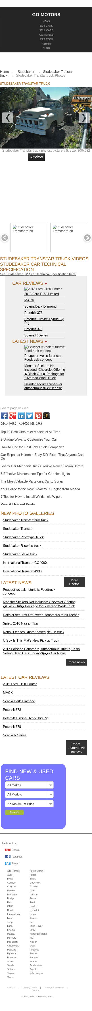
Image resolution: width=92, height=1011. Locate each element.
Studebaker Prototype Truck (23, 537)
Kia (31, 922)
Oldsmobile (13, 945)
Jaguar (33, 918)
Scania (33, 961)
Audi (9, 874)
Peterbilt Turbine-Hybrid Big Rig (25, 718)
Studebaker (36, 965)
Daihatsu (12, 894)
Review (36, 157)
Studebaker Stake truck (20, 554)
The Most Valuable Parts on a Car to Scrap (32, 481)
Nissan (33, 941)
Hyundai (34, 910)
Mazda (11, 933)
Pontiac (34, 953)
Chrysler (12, 886)
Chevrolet (35, 882)
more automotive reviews (77, 747)
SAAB (10, 961)
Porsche (11, 957)
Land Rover (36, 926)
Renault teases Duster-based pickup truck (33, 632)
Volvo (10, 977)
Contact (11, 987)
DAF (32, 890)
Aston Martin (36, 870)
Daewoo (11, 890)
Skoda (10, 965)
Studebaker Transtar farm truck (25, 520)
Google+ (16, 850)
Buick (33, 878)
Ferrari (33, 898)
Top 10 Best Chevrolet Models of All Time (30, 432)
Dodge (10, 898)
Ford (32, 902)
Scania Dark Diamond (40, 306)
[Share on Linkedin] (21, 415)
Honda (10, 910)
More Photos (74, 582)
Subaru (11, 969)
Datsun (34, 894)
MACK (29, 300)
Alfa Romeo (13, 870)
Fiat (9, 902)
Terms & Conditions (54, 987)
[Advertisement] (61, 190)
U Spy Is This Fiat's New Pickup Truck (31, 640)
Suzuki (33, 969)
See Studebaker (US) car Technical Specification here (38, 274)
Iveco (10, 918)
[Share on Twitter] (29, 415)
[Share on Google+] (12, 415)
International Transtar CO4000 (25, 563)
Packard (11, 949)
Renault (34, 957)
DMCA (36, 990)
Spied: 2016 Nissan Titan (21, 623)
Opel (32, 945)
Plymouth (12, 953)
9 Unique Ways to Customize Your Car (29, 439)
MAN (32, 930)
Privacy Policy (30, 987)
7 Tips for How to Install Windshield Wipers (32, 496)
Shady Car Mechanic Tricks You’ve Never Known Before (42, 466)
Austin (33, 874)
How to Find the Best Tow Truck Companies (33, 447)
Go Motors (46, 14)
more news (77, 662)
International (13, 914)
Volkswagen (36, 973)
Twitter (15, 863)
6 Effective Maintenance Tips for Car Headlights (35, 474)
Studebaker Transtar (18, 528)
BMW (10, 878)
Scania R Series (36, 335)
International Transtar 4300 (22, 571)
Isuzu (33, 914)
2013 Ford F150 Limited (41, 294)
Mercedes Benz (38, 933)
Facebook (17, 856)
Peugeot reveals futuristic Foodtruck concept (42, 357)
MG (32, 937)
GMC (10, 906)
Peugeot (34, 949)
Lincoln (11, 930)
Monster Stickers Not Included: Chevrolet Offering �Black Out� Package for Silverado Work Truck (44, 372)
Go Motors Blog (22, 423)
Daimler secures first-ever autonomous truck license (43, 386)
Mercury (11, 937)
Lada (10, 926)
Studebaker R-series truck (22, 546)
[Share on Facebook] (4, 415)
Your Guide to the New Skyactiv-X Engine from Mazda (40, 489)
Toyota (11, 973)
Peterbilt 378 (33, 313)
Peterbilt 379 (33, 329)
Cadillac (11, 882)
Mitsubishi (12, 941)
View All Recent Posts (18, 504)
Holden (33, 906)
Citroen (34, 886)
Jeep (10, 922)
